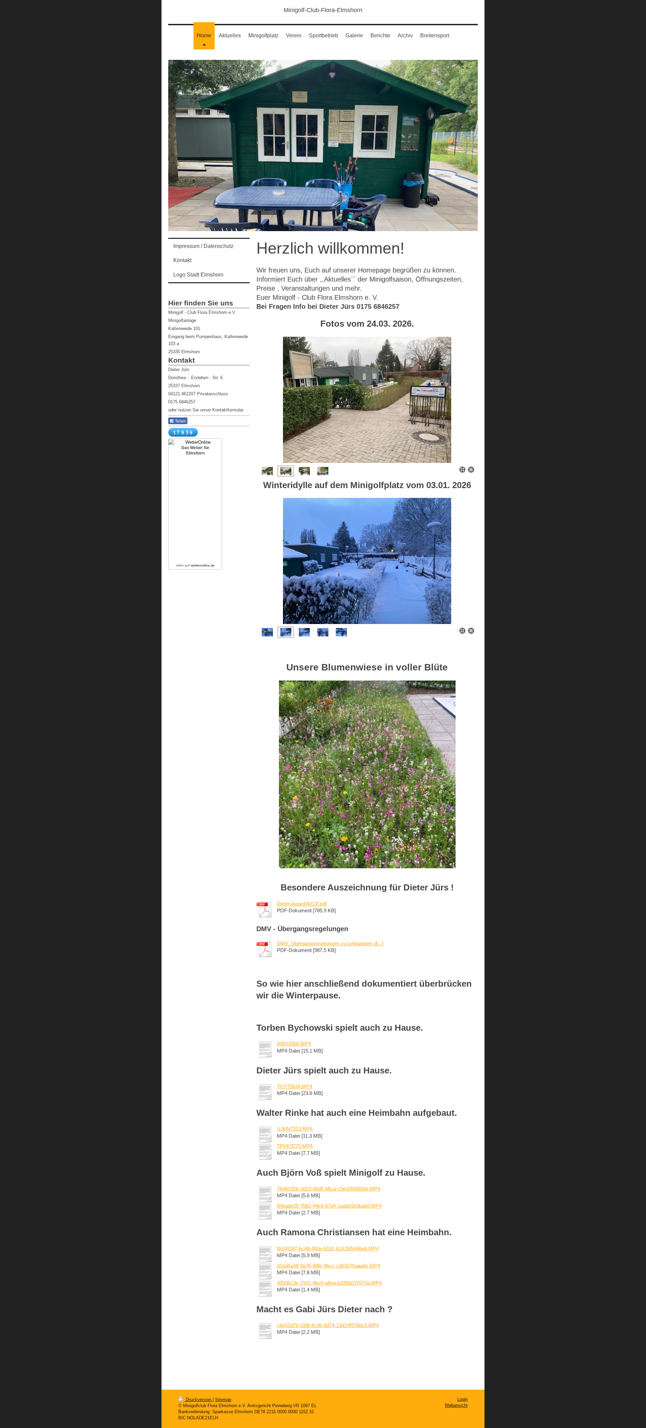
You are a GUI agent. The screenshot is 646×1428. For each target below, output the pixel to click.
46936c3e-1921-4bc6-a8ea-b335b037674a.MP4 (329, 1283)
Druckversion (198, 1399)
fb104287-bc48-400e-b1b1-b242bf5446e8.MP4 (328, 1248)
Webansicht (456, 1405)
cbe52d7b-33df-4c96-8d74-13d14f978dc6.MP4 (328, 1325)
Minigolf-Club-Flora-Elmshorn (323, 10)
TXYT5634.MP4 (294, 1086)
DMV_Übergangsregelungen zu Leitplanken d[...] (330, 943)
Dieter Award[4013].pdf (302, 904)
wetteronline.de (203, 565)
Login (462, 1399)
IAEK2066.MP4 (294, 1044)
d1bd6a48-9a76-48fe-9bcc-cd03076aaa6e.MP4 (328, 1266)
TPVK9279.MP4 (295, 1146)
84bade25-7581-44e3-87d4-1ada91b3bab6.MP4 (329, 1206)
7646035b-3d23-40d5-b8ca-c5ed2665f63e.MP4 (328, 1189)
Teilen (180, 421)
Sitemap (223, 1399)
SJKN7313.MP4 (295, 1129)
